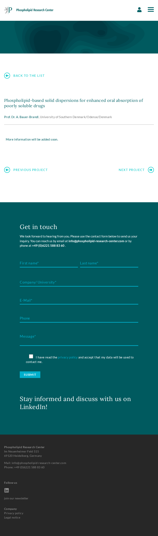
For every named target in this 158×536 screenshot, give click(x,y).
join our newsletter (16, 498)
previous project (30, 169)
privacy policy (68, 357)
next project (132, 169)
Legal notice (12, 517)
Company (10, 508)
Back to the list (29, 75)
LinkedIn (33, 407)
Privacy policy (13, 513)
